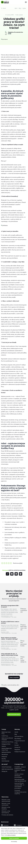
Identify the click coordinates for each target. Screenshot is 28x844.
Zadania (4, 746)
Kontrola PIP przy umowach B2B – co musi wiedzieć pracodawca (19, 786)
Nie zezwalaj (14, 841)
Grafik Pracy (5, 736)
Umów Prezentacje (6, 767)
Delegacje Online (6, 744)
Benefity (4, 758)
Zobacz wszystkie (14, 677)
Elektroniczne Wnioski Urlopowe (7, 738)
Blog (16, 734)
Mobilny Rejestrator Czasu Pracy (7, 749)
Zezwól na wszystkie (14, 838)
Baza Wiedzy (18, 738)
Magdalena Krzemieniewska (15, 32)
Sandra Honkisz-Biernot (5, 615)
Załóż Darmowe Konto (7, 769)
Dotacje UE (17, 747)
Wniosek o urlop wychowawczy (6, 811)
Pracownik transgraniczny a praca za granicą (20, 792)
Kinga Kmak (3, 632)
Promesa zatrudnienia (7, 815)
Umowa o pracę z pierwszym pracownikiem (19, 775)
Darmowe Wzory (19, 736)
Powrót (4, 8)
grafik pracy (23, 186)
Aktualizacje (5, 754)
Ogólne (11, 615)
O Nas (16, 743)
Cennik (16, 732)
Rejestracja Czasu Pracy (6, 732)
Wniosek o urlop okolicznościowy (6, 800)
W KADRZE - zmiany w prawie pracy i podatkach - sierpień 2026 (20, 769)
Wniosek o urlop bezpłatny (6, 808)
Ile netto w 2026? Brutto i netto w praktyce (10, 622)
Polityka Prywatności (20, 751)
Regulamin (17, 749)
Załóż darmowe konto (14, 714)
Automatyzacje (5, 761)
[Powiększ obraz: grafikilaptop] (4, 226)
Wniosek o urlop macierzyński (6, 804)
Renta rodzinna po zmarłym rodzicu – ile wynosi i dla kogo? (9, 638)
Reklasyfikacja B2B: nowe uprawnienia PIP (20, 780)
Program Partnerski (20, 741)
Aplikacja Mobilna (6, 752)
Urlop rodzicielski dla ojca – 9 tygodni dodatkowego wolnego (9, 654)
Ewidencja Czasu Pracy (7, 742)
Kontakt (17, 745)
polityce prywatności (11, 835)
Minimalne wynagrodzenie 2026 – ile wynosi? (10, 606)
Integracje (4, 756)
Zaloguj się (4, 771)
